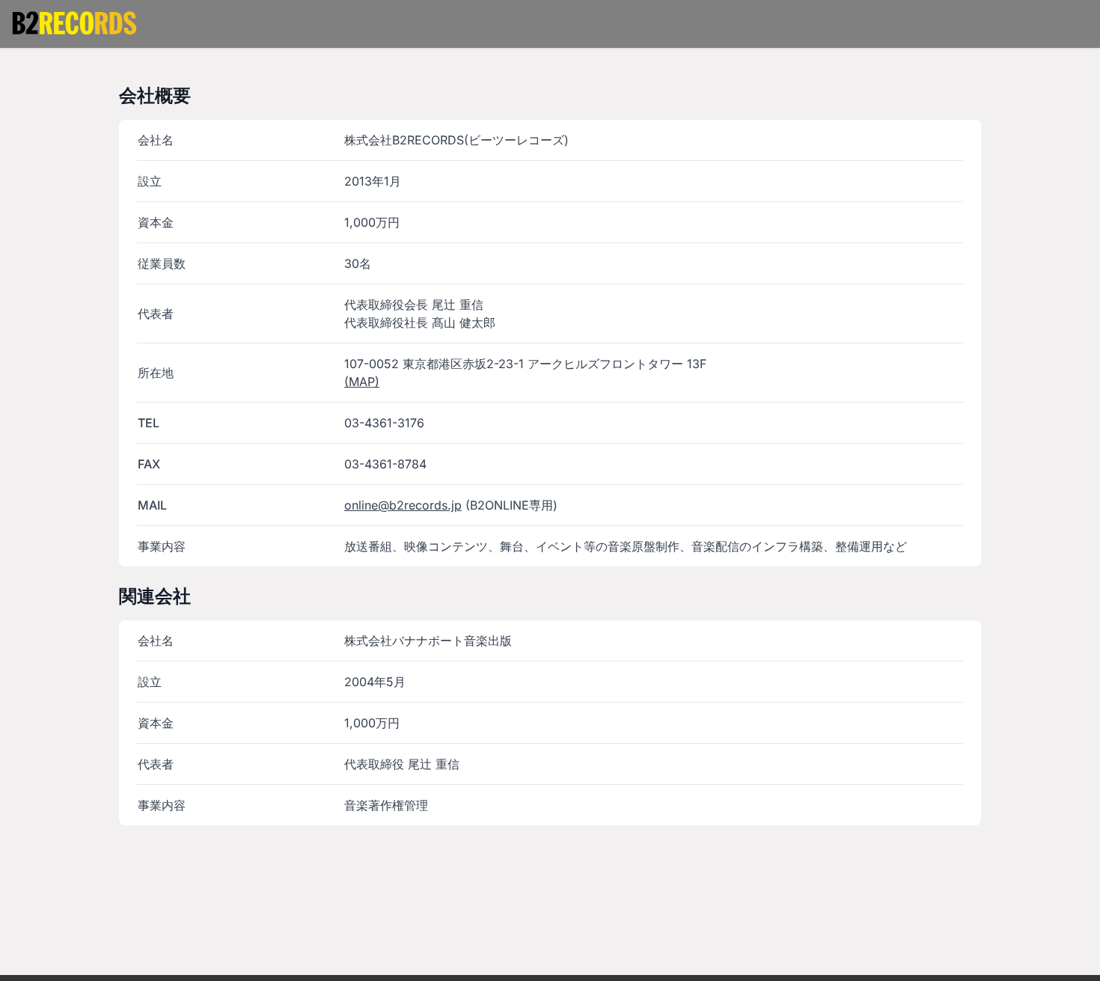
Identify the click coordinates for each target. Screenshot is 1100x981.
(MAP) (361, 381)
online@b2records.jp (403, 505)
